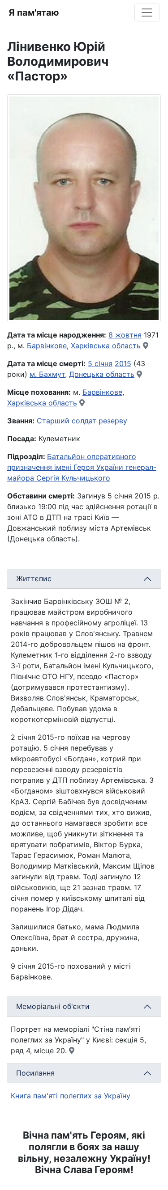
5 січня (100, 363)
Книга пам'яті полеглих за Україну (70, 1095)
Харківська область (106, 345)
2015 (123, 363)
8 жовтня (125, 334)
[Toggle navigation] (146, 12)
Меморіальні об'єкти (53, 1006)
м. (34, 374)
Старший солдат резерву (82, 420)
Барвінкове (47, 345)
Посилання (35, 1072)
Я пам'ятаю (34, 12)
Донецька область (101, 374)
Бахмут (52, 374)
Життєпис (34, 578)
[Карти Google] (145, 345)
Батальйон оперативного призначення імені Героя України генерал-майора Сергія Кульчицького (81, 467)
